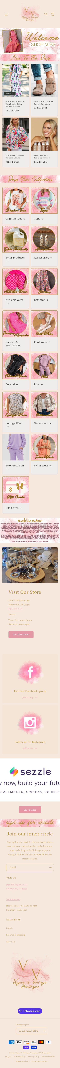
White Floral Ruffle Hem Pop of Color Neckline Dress (15, 104)
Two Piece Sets (15, 466)
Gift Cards (12, 508)
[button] (6, 14)
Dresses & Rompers (12, 344)
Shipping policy (22, 1061)
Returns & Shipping (15, 934)
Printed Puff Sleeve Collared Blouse (15, 156)
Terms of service (48, 1057)
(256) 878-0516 (15, 608)
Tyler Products (15, 258)
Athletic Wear (15, 300)
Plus (37, 384)
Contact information (39, 1061)
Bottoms (39, 300)
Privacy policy (33, 1057)
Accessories (41, 257)
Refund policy (19, 1057)
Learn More (30, 809)
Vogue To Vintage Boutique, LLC (28, 1053)
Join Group (27, 697)
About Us (10, 941)
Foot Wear (40, 342)
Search (9, 927)
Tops (37, 219)
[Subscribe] (50, 867)
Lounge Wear (14, 424)
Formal (10, 384)
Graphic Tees (14, 219)
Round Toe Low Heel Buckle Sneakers (43, 103)
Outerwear (41, 423)
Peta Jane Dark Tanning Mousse (42, 156)
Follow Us (28, 748)
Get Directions (21, 634)
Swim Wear (41, 465)
